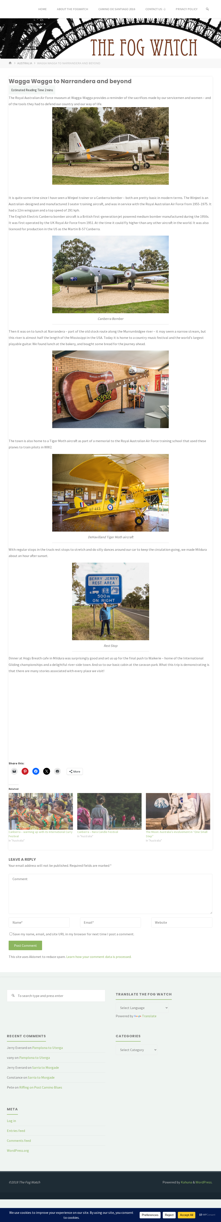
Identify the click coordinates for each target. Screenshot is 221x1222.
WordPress (204, 1182)
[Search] (207, 9)
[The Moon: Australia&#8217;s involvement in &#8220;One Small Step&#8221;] (178, 811)
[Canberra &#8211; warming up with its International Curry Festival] (41, 811)
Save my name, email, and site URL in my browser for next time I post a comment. (73, 934)
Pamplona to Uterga (47, 1047)
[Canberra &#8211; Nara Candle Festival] (109, 811)
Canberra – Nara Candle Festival (97, 832)
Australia (24, 63)
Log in (11, 1121)
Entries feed (16, 1130)
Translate (149, 1016)
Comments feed (19, 1140)
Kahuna (186, 1182)
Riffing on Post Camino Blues (40, 1087)
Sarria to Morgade (45, 1067)
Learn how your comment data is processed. (98, 956)
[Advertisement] (110, 720)
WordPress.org (18, 1150)
